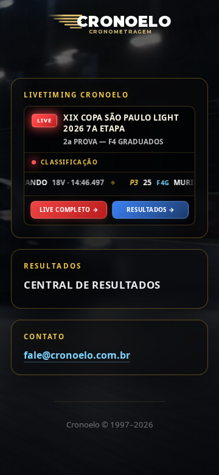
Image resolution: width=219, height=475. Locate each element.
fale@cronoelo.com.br (77, 355)
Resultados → (151, 209)
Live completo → (69, 209)
